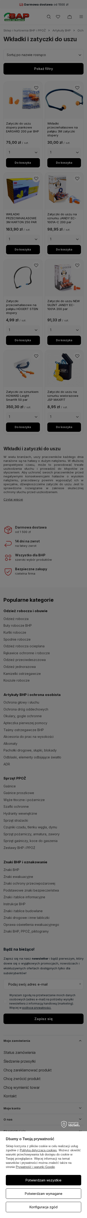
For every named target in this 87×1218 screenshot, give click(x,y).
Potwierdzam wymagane (43, 1194)
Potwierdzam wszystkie (43, 1180)
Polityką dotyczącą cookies (38, 1150)
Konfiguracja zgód (43, 1207)
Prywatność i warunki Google (35, 1167)
